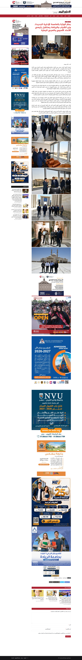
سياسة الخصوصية (52, 8)
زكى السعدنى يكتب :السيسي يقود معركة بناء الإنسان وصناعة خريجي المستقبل (38, 598)
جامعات (61, 16)
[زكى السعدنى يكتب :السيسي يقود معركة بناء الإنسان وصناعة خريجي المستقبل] (38, 593)
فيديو (32, 16)
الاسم (70, 624)
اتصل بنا (47, 8)
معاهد (54, 16)
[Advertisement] (41, 645)
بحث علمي (28, 16)
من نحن (57, 8)
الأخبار (65, 16)
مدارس (58, 16)
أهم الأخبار (66, 19)
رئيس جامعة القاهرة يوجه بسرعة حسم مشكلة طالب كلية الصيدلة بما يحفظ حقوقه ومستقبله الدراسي (16, 216)
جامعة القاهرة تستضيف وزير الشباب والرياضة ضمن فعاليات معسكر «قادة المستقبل (17, 190)
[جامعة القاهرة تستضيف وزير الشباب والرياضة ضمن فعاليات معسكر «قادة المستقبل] (25, 191)
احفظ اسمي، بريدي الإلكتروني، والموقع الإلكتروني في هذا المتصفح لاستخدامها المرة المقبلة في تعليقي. (54, 633)
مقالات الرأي (41, 16)
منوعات (36, 16)
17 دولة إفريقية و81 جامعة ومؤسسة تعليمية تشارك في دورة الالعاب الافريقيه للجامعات (51, 598)
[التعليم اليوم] (61, 12)
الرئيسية (61, 8)
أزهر (50, 16)
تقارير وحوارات (46, 16)
